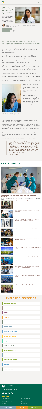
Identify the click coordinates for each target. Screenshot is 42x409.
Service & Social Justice (10, 359)
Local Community (9, 345)
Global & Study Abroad (10, 336)
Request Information (25, 403)
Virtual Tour (4, 403)
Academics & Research (10, 303)
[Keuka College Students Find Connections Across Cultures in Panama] (7, 279)
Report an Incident (24, 400)
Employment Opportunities (7, 404)
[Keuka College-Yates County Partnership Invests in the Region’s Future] (7, 251)
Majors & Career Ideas (6, 30)
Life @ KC (6, 341)
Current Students (24, 404)
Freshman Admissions (6, 398)
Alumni (6, 312)
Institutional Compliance (25, 398)
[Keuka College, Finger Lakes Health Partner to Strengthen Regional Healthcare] (21, 180)
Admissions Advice (9, 308)
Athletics (6, 317)
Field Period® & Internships (11, 331)
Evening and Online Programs (7, 401)
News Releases (8, 355)
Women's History (8, 369)
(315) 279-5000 (5, 390)
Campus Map (23, 401)
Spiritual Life (7, 364)
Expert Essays (8, 326)
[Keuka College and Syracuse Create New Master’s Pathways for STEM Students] (7, 232)
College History (8, 322)
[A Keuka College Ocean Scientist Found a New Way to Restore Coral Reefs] (7, 260)
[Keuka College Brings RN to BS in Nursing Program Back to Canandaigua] (7, 214)
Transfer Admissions (6, 400)
